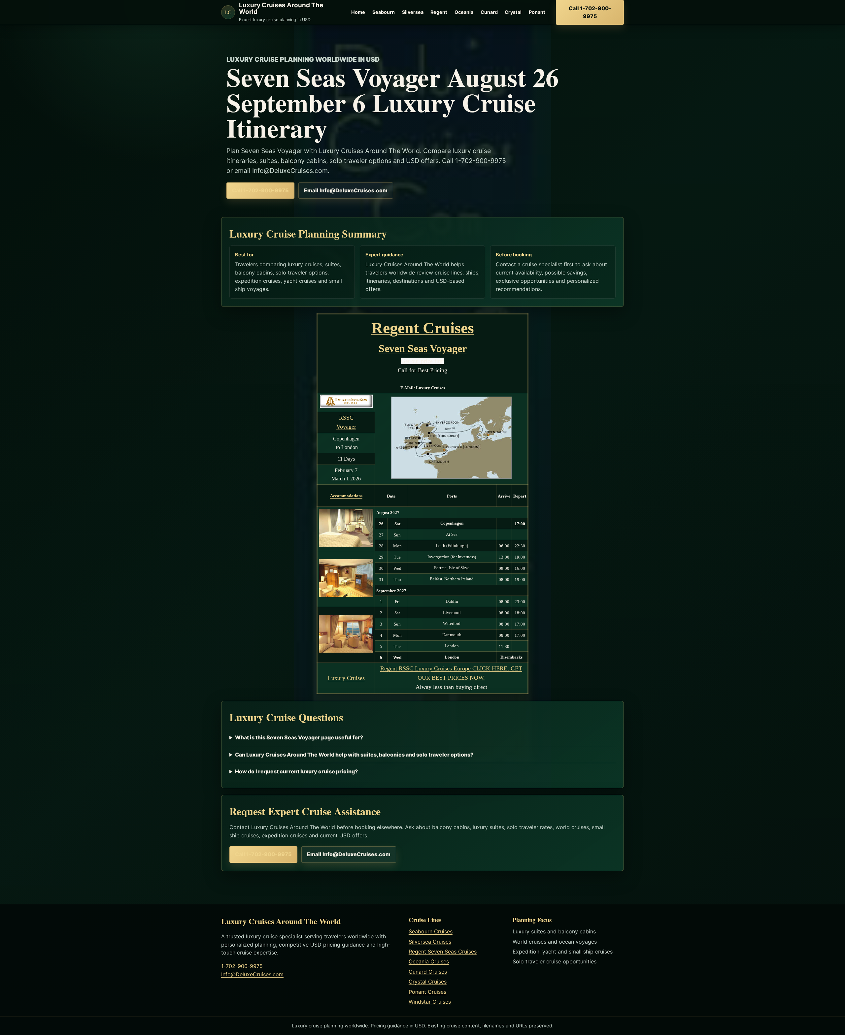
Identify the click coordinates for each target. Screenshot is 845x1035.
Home (358, 12)
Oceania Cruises (429, 961)
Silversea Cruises (430, 941)
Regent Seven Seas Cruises (443, 951)
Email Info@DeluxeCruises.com (346, 190)
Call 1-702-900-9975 (590, 12)
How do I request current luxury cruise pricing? (296, 771)
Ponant (537, 12)
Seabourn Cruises (431, 931)
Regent (438, 12)
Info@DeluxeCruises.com (252, 974)
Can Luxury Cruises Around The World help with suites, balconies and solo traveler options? (354, 754)
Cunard (489, 12)
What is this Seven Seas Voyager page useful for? (299, 737)
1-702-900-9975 (242, 966)
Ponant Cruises (427, 991)
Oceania (464, 12)
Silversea (412, 12)
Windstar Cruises (430, 1001)
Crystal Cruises (428, 981)
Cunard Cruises (428, 971)
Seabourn (383, 12)
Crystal (513, 12)
